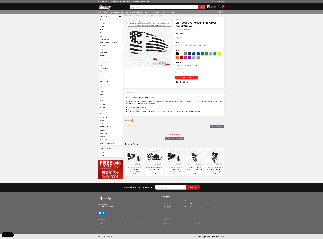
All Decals (103, 20)
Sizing (105, 12)
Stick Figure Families (106, 127)
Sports (102, 120)
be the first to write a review (174, 138)
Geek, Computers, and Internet (109, 42)
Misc (101, 91)
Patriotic (102, 107)
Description (130, 92)
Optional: (178, 62)
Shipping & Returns (117, 12)
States (102, 123)
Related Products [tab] (133, 144)
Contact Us (165, 12)
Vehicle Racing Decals (106, 75)
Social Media (103, 117)
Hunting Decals (104, 62)
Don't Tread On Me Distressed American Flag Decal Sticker (215, 168)
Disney (102, 36)
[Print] (184, 82)
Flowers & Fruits (105, 39)
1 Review (138, 171)
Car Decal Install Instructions (136, 12)
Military (102, 88)
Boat (101, 29)
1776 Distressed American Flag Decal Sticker (174, 168)
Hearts (102, 49)
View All (102, 156)
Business (102, 33)
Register (222, 1)
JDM (101, 65)
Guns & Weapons (105, 46)
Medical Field (104, 81)
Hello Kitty (103, 55)
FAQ (99, 12)
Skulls (101, 114)
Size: (180, 42)
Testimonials (154, 12)
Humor (102, 59)
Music (101, 97)
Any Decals (103, 152)
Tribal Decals (104, 133)
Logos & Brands (104, 68)
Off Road (102, 101)
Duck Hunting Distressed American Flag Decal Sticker (194, 168)
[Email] (180, 82)
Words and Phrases (105, 140)
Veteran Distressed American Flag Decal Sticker (154, 168)
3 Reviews (218, 171)
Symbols (102, 130)
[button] (217, 126)
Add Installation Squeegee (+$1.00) (187, 65)
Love (101, 78)
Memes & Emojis (104, 84)
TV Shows (103, 136)
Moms (101, 94)
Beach (102, 26)
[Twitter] (187, 82)
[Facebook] (220, 11)
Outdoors (103, 104)
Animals (102, 23)
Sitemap (208, 204)
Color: (180, 50)
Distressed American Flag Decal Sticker (134, 168)
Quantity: (178, 69)
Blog (173, 12)
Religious (102, 110)
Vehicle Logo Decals (106, 72)
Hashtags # (103, 52)
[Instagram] (223, 11)
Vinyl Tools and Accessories (108, 143)
